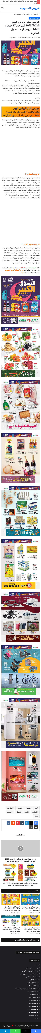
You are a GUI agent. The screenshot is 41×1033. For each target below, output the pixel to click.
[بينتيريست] (18, 823)
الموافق (34, 812)
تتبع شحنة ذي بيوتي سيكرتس (30, 971)
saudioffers (35, 37)
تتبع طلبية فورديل (33, 1006)
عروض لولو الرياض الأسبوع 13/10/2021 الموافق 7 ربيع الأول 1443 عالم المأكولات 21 (11, 908)
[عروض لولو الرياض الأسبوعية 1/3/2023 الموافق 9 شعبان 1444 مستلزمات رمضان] (30, 920)
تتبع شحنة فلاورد (33, 979)
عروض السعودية (28, 14)
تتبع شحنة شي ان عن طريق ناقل (29, 974)
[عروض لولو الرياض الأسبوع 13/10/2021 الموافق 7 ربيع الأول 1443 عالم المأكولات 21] (10, 899)
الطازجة (9, 808)
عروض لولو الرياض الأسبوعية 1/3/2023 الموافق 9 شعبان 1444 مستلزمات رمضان (32, 929)
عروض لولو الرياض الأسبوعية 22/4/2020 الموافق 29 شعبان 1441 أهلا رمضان (11, 929)
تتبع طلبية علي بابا (33, 1003)
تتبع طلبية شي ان (33, 1000)
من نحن (36, 1018)
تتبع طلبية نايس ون (33, 1009)
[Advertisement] (20, 151)
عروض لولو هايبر (18, 14)
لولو (36, 816)
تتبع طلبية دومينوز (33, 997)
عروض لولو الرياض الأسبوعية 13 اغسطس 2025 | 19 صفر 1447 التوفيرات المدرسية (31, 908)
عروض (9, 812)
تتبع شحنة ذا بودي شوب (31, 968)
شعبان (18, 812)
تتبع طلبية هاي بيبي (33, 1012)
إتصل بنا (36, 965)
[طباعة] (31, 827)
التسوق (28, 808)
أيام (36, 808)
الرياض (19, 808)
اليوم (26, 812)
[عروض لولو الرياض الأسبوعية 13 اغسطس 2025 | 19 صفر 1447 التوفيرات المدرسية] (30, 899)
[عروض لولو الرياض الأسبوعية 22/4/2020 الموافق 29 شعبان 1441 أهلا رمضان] (10, 920)
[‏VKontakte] (8, 823)
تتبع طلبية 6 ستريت (33, 991)
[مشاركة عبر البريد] (36, 827)
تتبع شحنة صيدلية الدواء (31, 976)
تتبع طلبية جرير (34, 994)
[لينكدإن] (27, 823)
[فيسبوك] (36, 823)
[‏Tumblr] (22, 823)
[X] (31, 823)
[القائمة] (2, 9)
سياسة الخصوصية (33, 1015)
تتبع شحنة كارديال (33, 985)
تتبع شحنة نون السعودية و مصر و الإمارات (26, 988)
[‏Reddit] (13, 823)
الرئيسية (36, 14)
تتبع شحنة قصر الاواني (32, 982)
